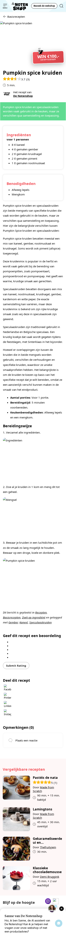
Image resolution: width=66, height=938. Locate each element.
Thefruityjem (48, 847)
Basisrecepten (12, 617)
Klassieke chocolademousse (47, 870)
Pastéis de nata (45, 778)
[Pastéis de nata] (16, 789)
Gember (13, 622)
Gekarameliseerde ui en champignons (47, 840)
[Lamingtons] (16, 819)
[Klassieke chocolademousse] (16, 878)
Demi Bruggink (49, 876)
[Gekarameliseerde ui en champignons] (16, 849)
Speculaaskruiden (40, 622)
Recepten (41, 612)
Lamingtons (42, 809)
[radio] (35, 642)
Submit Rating (16, 665)
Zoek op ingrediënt (33, 617)
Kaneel (23, 622)
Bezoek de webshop (44, 5)
